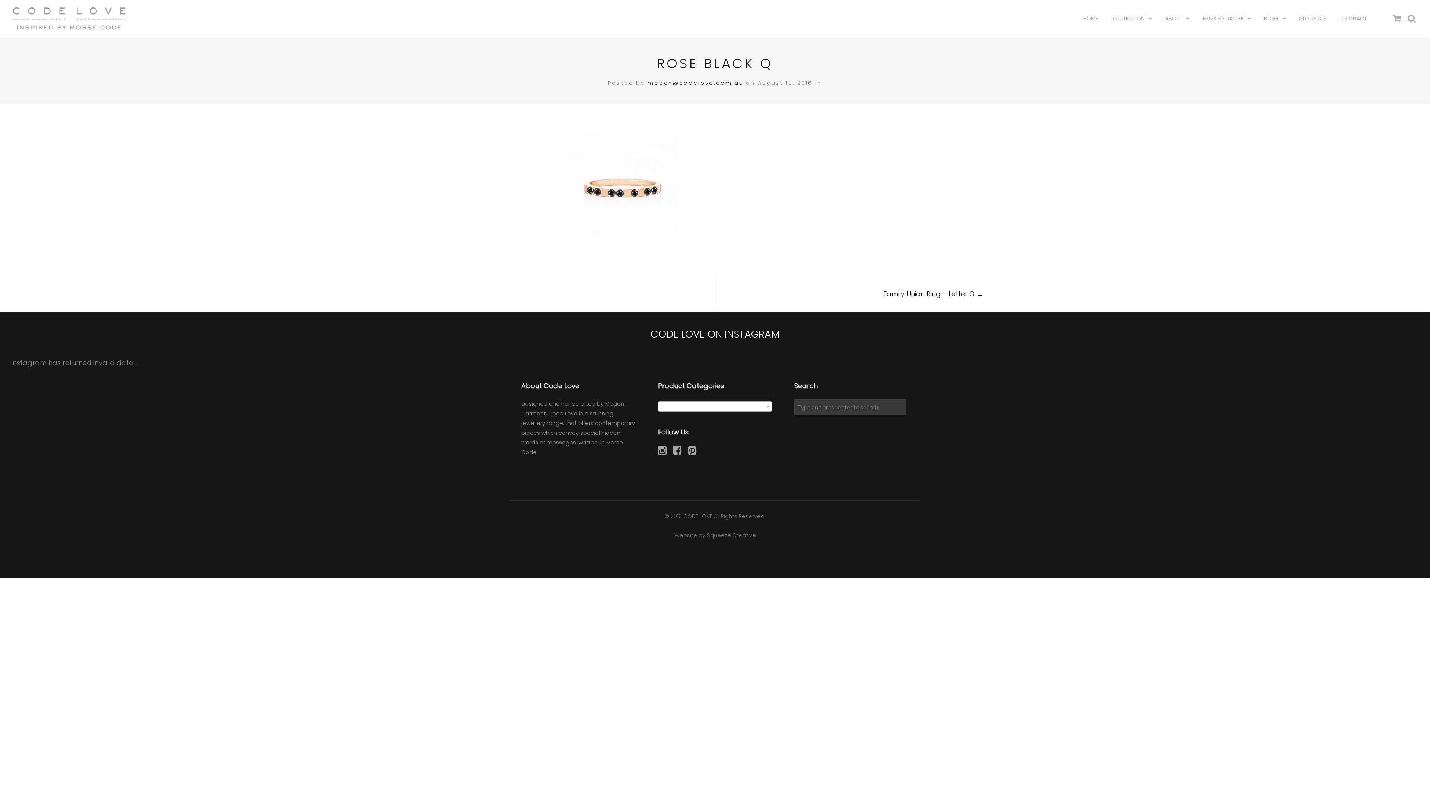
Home (1090, 18)
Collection (1129, 18)
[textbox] (715, 407)
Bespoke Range (1223, 18)
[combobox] (715, 406)
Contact (1354, 18)
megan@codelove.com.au (695, 83)
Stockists (1313, 18)
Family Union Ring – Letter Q (933, 294)
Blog (1271, 18)
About (1173, 18)
